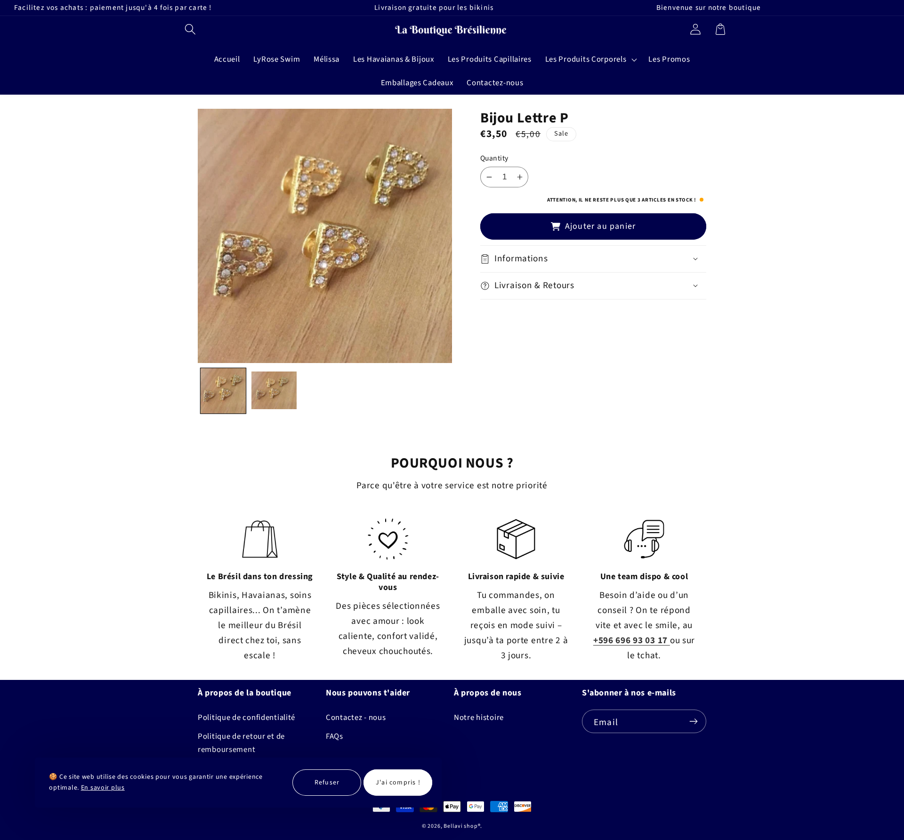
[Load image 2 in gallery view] (274, 390)
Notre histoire (479, 717)
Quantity (494, 158)
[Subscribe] (693, 721)
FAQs (334, 736)
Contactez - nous (356, 717)
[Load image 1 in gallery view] (223, 390)
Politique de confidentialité (246, 717)
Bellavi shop (460, 826)
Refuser (327, 782)
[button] (190, 28)
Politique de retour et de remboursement (241, 743)
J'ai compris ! (398, 782)
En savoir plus (103, 787)
